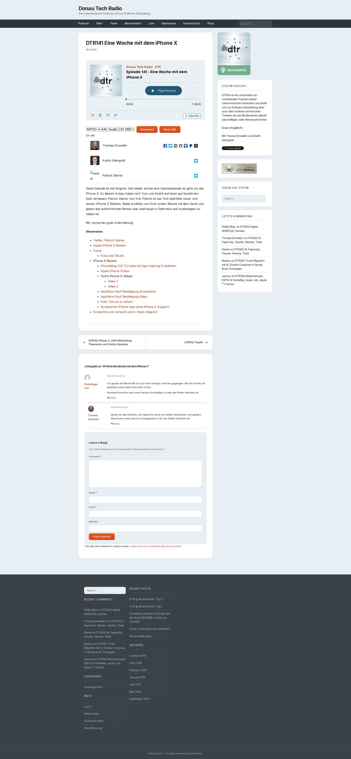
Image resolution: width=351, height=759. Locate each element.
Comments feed (93, 720)
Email (92, 507)
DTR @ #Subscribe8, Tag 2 (146, 599)
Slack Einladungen (140, 636)
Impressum (169, 23)
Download (147, 129)
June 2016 (135, 662)
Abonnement (133, 23)
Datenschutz (191, 23)
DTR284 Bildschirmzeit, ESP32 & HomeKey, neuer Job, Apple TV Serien (244, 280)
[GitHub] (179, 145)
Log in (87, 706)
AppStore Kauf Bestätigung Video (124, 296)
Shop (210, 23)
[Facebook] (164, 145)
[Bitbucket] (185, 145)
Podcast (83, 23)
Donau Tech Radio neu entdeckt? (149, 628)
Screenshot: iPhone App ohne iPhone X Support (135, 307)
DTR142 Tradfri (196, 342)
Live (151, 23)
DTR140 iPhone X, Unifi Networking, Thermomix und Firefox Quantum (107, 342)
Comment (95, 456)
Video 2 (113, 286)
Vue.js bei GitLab (112, 255)
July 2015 (135, 684)
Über (99, 23)
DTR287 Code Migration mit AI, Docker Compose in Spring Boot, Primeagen (243, 264)
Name (93, 492)
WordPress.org (93, 728)
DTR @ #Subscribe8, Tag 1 (145, 606)
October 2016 (137, 655)
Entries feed (91, 713)
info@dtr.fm (236, 127)
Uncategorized (93, 686)
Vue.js (97, 250)
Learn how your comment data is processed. (156, 546)
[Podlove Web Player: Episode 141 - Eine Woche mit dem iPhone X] (145, 90)
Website (93, 521)
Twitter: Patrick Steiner (109, 240)
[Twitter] (169, 145)
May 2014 (135, 691)
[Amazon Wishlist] (195, 145)
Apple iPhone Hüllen (115, 271)
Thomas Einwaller (236, 136)
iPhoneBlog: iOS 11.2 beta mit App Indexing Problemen (138, 266)
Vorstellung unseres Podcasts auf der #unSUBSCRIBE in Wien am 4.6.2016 (149, 617)
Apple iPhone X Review (109, 245)
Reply (113, 397)
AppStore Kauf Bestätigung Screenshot (128, 291)
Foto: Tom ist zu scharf (117, 301)
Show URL (169, 129)
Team (113, 23)
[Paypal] (190, 145)
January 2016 (137, 677)
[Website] (174, 145)
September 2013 (139, 698)
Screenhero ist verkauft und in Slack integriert (125, 312)
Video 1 (113, 281)
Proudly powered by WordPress (184, 753)
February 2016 (138, 670)
